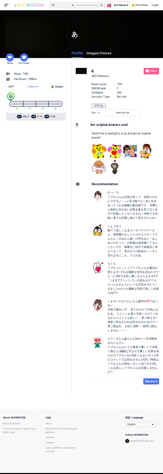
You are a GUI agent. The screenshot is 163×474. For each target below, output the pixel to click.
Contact (50, 437)
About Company (11, 423)
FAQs (48, 423)
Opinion (50, 442)
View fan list (122, 112)
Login (155, 5)
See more (151, 381)
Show (10, 63)
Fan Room (24, 63)
